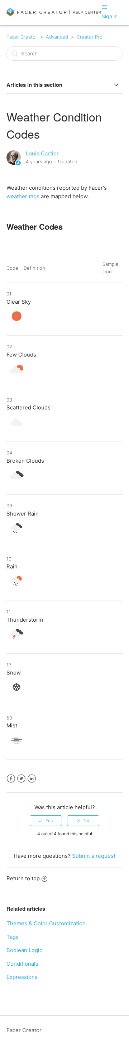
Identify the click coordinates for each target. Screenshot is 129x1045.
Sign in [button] (110, 16)
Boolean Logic (24, 950)
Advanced (57, 37)
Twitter (21, 778)
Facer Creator (21, 37)
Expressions (22, 977)
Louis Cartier (42, 153)
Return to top (23, 878)
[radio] (46, 820)
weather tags (22, 196)
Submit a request (93, 855)
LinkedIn (31, 778)
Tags (12, 937)
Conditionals (22, 963)
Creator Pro (89, 37)
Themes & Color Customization (46, 923)
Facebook (10, 778)
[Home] (54, 14)
